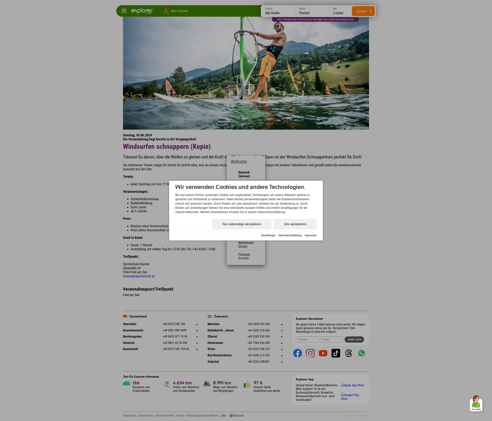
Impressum (311, 235)
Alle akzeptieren (295, 224)
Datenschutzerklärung (290, 235)
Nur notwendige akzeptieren (242, 224)
